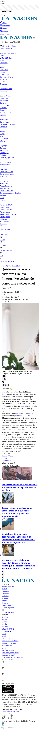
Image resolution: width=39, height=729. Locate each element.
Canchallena (4, 138)
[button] (19, 149)
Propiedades (5, 74)
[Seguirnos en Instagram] (3, 675)
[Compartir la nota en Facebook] (3, 385)
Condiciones (6, 711)
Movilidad (3, 79)
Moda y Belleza (5, 162)
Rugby (2, 134)
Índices (2, 82)
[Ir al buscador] (4, 15)
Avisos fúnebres (6, 186)
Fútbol (2, 131)
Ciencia (2, 110)
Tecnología (4, 150)
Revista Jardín (5, 217)
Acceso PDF (4, 181)
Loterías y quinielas (7, 157)
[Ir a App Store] (8, 692)
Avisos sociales (5, 188)
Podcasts (3, 160)
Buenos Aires (5, 96)
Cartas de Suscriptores (8, 124)
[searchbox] (18, 42)
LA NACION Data (6, 58)
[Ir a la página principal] (19, 20)
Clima (2, 56)
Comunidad (4, 105)
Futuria (2, 67)
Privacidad (15, 711)
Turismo (3, 148)
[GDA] (7, 719)
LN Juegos (4, 146)
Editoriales (4, 119)
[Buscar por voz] (36, 42)
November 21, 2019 (22, 416)
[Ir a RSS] (3, 681)
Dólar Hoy (4, 70)
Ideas (2, 198)
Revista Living (5, 212)
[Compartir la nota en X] (5, 385)
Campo (2, 72)
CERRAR (2, 1)
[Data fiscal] (3, 725)
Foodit (4, 29)
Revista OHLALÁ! (6, 205)
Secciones (6, 26)
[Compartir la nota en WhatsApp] (5, 379)
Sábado (3, 195)
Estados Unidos (6, 89)
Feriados (3, 155)
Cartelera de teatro (7, 174)
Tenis (2, 136)
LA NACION (6, 266)
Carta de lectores (6, 191)
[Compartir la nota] (3, 379)
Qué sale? (3, 169)
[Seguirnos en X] (3, 669)
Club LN (5, 32)
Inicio (4, 23)
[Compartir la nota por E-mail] (7, 385)
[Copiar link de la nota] (3, 382)
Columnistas (4, 122)
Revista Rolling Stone (8, 214)
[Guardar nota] (3, 376)
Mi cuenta (6, 34)
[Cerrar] (34, 38)
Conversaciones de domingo (11, 193)
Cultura (3, 103)
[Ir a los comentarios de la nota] (5, 376)
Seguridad (4, 98)
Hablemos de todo (7, 112)
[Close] (3, 571)
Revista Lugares (6, 210)
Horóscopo (4, 153)
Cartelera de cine (6, 172)
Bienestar (3, 108)
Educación (4, 101)
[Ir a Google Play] (8, 688)
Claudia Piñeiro (7, 456)
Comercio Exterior (7, 77)
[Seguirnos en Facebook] (3, 663)
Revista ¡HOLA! (5, 207)
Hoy (5, 458)
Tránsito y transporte (8, 53)
